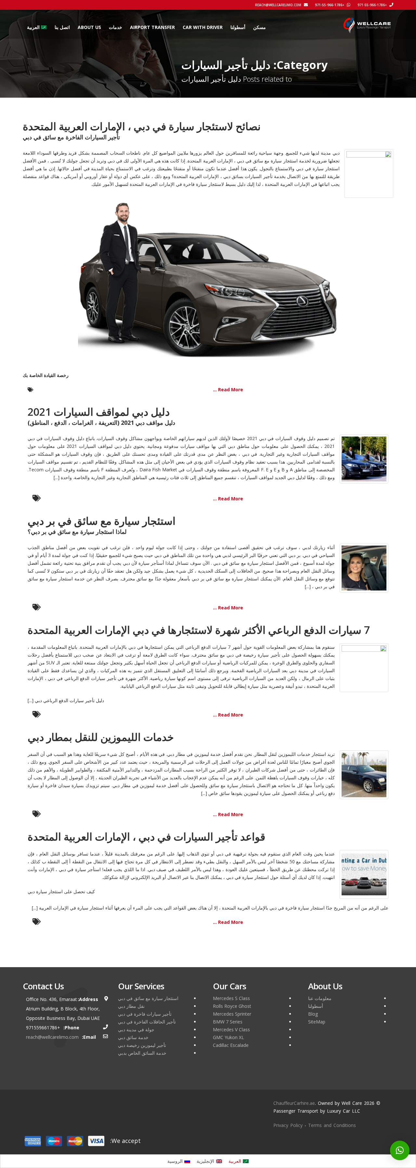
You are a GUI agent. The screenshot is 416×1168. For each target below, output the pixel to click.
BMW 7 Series (227, 1022)
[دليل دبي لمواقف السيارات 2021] (364, 458)
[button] (400, 1150)
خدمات (115, 27)
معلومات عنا (320, 998)
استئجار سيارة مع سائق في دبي (148, 998)
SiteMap (316, 1022)
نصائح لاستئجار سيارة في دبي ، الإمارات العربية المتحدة (142, 126)
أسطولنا (237, 27)
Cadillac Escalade (231, 1045)
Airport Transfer (152, 27)
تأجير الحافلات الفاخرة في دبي (147, 1022)
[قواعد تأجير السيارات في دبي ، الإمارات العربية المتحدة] (364, 874)
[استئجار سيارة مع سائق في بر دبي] (364, 567)
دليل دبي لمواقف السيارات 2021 (99, 412)
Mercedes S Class (231, 998)
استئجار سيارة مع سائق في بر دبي (102, 521)
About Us (89, 27)
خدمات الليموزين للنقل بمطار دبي (101, 737)
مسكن (259, 27)
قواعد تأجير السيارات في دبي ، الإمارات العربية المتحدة (146, 836)
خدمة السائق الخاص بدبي (142, 1053)
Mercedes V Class (231, 1029)
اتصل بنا (62, 27)
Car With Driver (203, 27)
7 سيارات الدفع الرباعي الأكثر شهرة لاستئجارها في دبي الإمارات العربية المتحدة (199, 630)
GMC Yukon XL (228, 1037)
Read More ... (228, 389)
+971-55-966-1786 (373, 5)
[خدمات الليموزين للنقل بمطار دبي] (364, 774)
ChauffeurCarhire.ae (294, 1103)
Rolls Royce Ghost (232, 1006)
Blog (313, 1014)
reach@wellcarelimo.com (278, 5)
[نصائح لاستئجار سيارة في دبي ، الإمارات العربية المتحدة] (368, 173)
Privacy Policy (288, 1125)
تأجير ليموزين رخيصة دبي (142, 1045)
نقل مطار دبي (131, 1006)
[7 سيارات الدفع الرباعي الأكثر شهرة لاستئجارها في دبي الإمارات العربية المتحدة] (364, 667)
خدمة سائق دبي (133, 1037)
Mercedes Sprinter (232, 1014)
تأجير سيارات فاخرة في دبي (145, 1014)
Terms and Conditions (332, 1125)
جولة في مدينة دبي (136, 1029)
